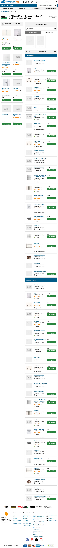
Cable (14, 38)
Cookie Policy (36, 523)
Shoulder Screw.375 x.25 (39, 150)
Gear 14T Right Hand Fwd (39, 255)
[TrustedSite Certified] (51, 545)
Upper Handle (37, 78)
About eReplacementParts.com (38, 516)
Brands (11, 5)
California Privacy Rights (38, 521)
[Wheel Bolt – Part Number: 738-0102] (29, 188)
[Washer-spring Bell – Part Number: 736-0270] (29, 236)
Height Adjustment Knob (39, 216)
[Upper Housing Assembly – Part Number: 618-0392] (29, 62)
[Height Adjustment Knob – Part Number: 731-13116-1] (29, 219)
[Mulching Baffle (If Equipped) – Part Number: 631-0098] (29, 274)
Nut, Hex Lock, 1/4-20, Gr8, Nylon (39, 106)
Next (54, 51)
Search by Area (49, 32)
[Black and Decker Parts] (6, 507)
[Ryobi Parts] (19, 507)
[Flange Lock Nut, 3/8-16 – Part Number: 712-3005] (29, 169)
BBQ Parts (25, 518)
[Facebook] (27, 539)
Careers (35, 532)
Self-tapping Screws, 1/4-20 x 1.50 (40, 115)
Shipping (15, 516)
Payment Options (17, 520)
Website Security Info (37, 531)
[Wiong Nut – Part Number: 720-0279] (17, 57)
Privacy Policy (36, 519)
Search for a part (30, 28)
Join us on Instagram (52, 516)
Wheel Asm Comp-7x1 (17, 115)
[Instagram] (32, 539)
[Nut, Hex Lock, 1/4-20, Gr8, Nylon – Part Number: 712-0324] (29, 108)
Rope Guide (15, 88)
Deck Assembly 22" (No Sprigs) (40, 158)
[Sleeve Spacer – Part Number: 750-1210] (29, 265)
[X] (36, 539)
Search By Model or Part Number (45, 5)
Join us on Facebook (52, 515)
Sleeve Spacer (37, 263)
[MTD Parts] (26, 507)
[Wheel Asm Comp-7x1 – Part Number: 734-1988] (17, 109)
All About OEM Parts (37, 518)
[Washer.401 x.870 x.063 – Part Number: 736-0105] (6, 83)
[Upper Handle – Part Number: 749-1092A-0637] (29, 80)
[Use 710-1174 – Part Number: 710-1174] (6, 109)
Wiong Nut (15, 62)
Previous (29, 51)
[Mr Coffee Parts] (39, 507)
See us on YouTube (52, 520)
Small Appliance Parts (27, 516)
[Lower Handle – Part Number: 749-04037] (29, 144)
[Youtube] (41, 539)
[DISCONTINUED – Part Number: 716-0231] (29, 126)
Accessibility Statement (38, 536)
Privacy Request (36, 527)
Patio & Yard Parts (27, 523)
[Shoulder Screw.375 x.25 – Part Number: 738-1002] (29, 153)
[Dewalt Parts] (13, 507)
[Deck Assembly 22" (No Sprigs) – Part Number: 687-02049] (29, 161)
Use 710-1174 (5, 114)
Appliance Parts (26, 515)
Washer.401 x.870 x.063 (5, 89)
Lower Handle (37, 141)
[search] (56, 5)
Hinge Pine (4, 38)
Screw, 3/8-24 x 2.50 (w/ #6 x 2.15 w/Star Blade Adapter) (6, 64)
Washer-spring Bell (38, 234)
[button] (56, 2)
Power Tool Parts (27, 525)
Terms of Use (36, 529)
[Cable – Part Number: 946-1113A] (17, 32)
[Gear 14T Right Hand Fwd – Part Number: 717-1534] (29, 257)
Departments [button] (4, 5)
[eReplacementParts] (10, 1)
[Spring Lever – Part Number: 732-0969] (29, 228)
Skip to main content (29, 7)
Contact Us (15, 522)
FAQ (14, 515)
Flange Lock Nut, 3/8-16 (39, 167)
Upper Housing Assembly (39, 60)
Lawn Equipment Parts (28, 522)
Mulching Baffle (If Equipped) (40, 271)
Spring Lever (36, 225)
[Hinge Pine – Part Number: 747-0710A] (6, 32)
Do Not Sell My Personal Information (38, 525)
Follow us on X (51, 518)
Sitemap (35, 534)
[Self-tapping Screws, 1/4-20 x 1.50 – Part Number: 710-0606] (29, 117)
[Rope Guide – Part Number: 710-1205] (17, 83)
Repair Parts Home (5, 11)
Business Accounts (17, 523)
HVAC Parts (25, 520)
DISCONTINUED (37, 123)
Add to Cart (8, 48)
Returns (15, 518)
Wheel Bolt (36, 186)
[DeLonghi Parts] (33, 507)
